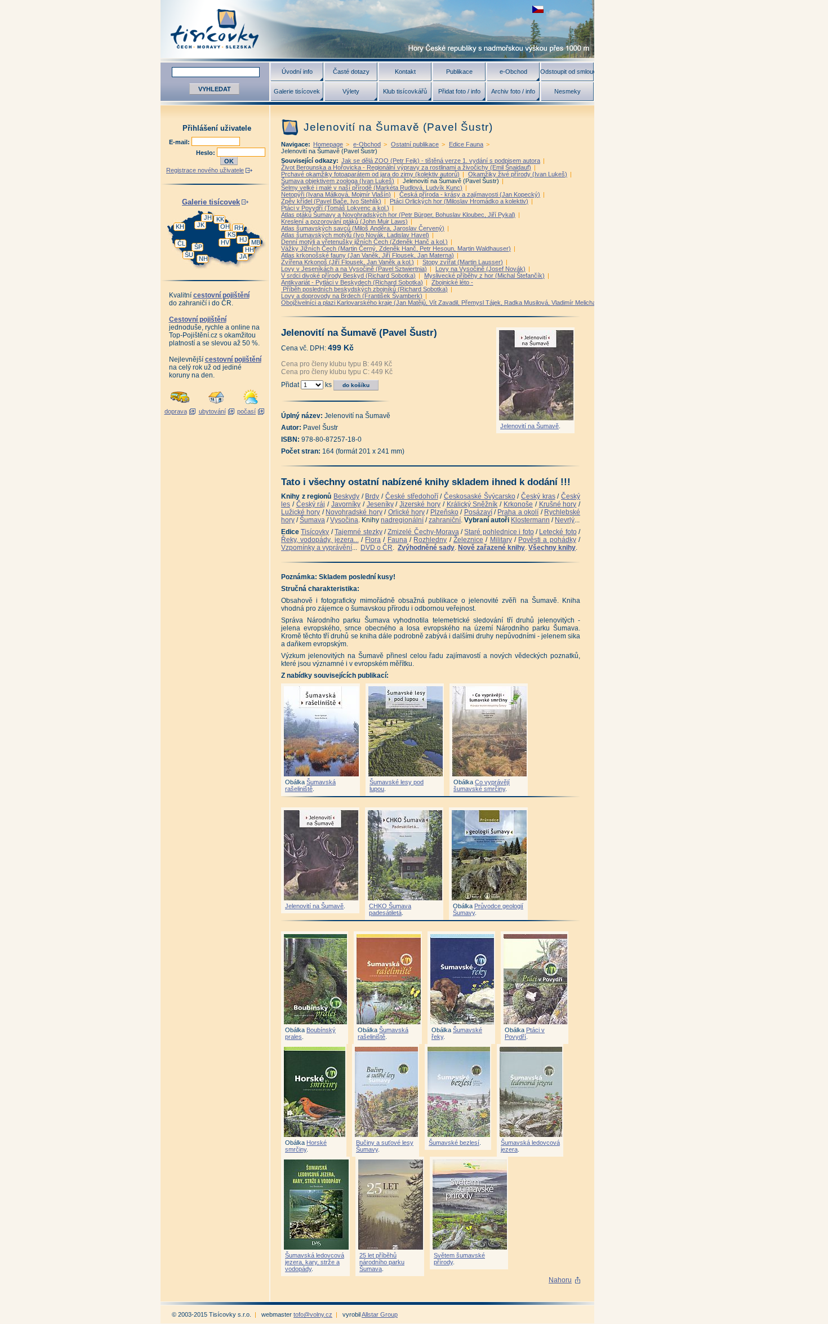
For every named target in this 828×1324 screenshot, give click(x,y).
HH (249, 249)
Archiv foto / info (513, 91)
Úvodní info (297, 71)
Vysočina (344, 520)
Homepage (328, 144)
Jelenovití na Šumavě (529, 426)
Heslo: (206, 152)
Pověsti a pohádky (547, 540)
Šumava (312, 520)
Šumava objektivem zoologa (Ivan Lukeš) (337, 180)
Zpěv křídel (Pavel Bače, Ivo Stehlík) (331, 201)
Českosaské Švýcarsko (479, 496)
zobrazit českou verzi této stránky (538, 9)
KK (220, 219)
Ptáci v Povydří (525, 1033)
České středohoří (411, 496)
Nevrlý (565, 520)
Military (501, 540)
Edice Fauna (466, 144)
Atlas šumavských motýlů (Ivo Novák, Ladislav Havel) (355, 235)
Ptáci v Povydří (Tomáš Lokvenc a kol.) (335, 208)
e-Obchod (513, 71)
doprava (175, 411)
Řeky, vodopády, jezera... (320, 540)
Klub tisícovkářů (405, 91)
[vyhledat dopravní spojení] (180, 404)
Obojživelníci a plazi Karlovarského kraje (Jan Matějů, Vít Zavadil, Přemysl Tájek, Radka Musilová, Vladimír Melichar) (440, 302)
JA (243, 256)
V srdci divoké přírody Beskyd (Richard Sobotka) (348, 275)
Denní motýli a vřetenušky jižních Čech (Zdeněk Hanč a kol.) (364, 241)
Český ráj (311, 504)
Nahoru (560, 1280)
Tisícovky (315, 532)
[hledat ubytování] (216, 404)
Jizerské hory (419, 504)
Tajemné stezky (358, 532)
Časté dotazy (351, 71)
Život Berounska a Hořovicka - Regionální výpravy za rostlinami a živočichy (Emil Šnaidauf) (406, 167)
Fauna (397, 540)
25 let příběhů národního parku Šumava (381, 1262)
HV (225, 242)
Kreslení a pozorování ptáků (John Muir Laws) (344, 221)
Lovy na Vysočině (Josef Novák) (480, 268)
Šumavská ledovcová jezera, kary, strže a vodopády (314, 1262)
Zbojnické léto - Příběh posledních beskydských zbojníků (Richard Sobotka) (377, 285)
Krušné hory (558, 504)
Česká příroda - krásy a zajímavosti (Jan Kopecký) (469, 194)
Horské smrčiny (306, 1146)
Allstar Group (380, 1314)
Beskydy (346, 496)
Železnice (468, 540)
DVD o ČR (376, 548)
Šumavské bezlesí (454, 1142)
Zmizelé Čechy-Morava (423, 532)
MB (255, 242)
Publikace (459, 71)
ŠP (198, 246)
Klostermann (530, 520)
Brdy (372, 496)
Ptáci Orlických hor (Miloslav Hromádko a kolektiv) (459, 201)
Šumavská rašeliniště (310, 785)
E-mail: (180, 142)
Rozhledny (430, 540)
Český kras (538, 496)
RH (238, 227)
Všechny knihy (552, 548)
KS (231, 234)
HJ (243, 239)
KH (180, 226)
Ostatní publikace (415, 144)
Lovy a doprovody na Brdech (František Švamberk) (351, 295)
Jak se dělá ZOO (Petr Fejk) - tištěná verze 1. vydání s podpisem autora (440, 160)
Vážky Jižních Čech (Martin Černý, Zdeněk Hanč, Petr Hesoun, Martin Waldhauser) (396, 248)
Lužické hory (300, 512)
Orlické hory (406, 512)
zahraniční (445, 520)
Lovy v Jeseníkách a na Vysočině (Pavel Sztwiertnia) (354, 268)
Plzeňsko (444, 512)
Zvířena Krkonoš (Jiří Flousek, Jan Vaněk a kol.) (347, 262)
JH (208, 217)
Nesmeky (567, 91)
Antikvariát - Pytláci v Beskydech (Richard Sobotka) (352, 282)
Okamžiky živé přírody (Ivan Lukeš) (517, 174)
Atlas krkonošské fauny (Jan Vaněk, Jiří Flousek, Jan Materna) (367, 255)
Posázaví (478, 512)
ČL (181, 243)
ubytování (212, 411)
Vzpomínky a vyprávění (316, 548)
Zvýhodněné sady (426, 548)
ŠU (189, 254)
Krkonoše (518, 504)
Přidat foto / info (459, 91)
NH (203, 258)
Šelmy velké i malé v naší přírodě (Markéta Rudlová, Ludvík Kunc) (371, 187)
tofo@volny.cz (312, 1314)
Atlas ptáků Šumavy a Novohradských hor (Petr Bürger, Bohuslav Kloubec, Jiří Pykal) (398, 214)
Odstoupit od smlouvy (567, 71)
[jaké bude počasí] (250, 404)
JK (200, 224)
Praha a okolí (517, 512)
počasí (246, 411)
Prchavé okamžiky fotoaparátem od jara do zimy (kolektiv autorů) (370, 174)
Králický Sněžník (472, 504)
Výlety (350, 91)
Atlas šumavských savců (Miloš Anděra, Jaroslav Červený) (362, 228)
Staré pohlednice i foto (498, 532)
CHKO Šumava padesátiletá (390, 909)
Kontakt (405, 71)
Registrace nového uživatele (205, 170)
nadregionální (402, 520)
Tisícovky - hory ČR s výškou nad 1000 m (377, 29)
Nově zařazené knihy (491, 548)
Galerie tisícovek (297, 91)
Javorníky (345, 504)
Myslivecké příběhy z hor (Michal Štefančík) (484, 275)
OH (225, 226)
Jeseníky (380, 504)
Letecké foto (557, 532)
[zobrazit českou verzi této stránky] (538, 9)
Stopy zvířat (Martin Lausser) (462, 262)
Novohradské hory (354, 512)
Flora (373, 540)
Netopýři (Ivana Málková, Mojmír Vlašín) (336, 194)
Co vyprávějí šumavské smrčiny (481, 785)
